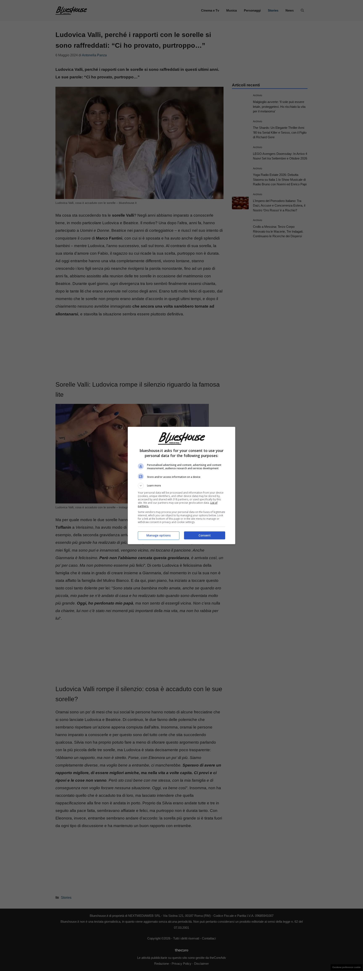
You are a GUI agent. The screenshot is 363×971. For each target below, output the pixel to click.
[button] (181, 486)
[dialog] (181, 485)
